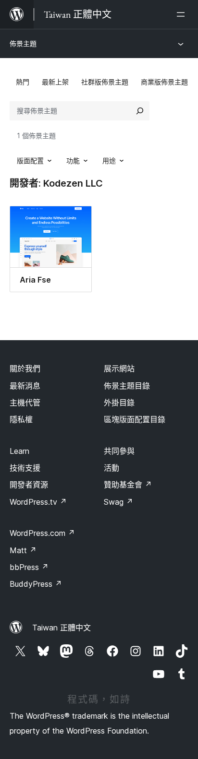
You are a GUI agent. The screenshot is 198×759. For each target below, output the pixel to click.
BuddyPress (36, 584)
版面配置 (30, 160)
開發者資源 (29, 484)
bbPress (29, 567)
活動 (111, 468)
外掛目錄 (119, 402)
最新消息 (25, 386)
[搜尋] (139, 110)
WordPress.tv (38, 502)
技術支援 (25, 468)
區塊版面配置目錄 (134, 419)
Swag (118, 502)
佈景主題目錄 (127, 386)
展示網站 (119, 368)
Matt (23, 550)
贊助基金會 (128, 484)
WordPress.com (42, 533)
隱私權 (21, 419)
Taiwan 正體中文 (61, 627)
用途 (109, 160)
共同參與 (119, 451)
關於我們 (25, 368)
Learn (19, 451)
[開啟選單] (182, 14)
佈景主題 (23, 43)
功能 (73, 160)
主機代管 (25, 402)
